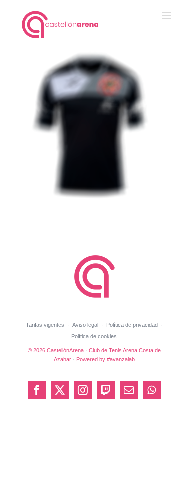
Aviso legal (85, 325)
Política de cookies (94, 336)
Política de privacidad (132, 325)
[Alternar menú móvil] (167, 15)
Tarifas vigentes (45, 325)
